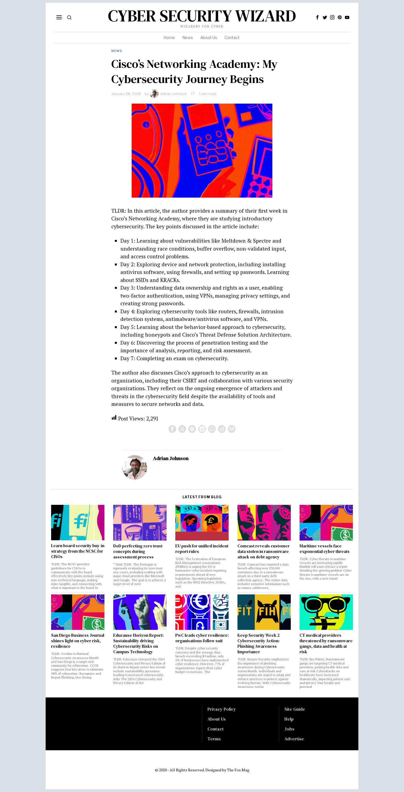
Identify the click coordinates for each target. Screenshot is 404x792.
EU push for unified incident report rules (201, 548)
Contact (215, 729)
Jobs (289, 729)
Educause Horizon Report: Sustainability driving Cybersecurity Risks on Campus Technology (138, 644)
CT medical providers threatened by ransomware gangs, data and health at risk (326, 644)
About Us (216, 719)
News (116, 51)
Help (289, 719)
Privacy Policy (221, 709)
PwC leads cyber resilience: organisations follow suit (202, 638)
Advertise (294, 739)
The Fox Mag (238, 769)
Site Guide (294, 709)
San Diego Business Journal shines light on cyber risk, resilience (77, 641)
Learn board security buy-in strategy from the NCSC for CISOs (77, 551)
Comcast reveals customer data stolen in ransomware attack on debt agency (263, 551)
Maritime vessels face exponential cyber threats (325, 548)
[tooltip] (317, 17)
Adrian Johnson (173, 94)
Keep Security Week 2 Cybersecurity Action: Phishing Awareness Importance (258, 644)
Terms (214, 739)
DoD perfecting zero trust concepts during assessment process (137, 551)
